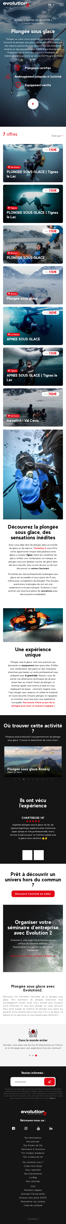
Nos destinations (33, 1137)
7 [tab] (42, 779)
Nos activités (33, 1141)
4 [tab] (28, 779)
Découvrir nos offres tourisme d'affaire (31, 955)
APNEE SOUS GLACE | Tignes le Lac (32, 377)
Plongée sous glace (22, 298)
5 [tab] (33, 779)
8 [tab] (46, 779)
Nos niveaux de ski (33, 1156)
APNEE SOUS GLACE (23, 339)
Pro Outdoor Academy (33, 1153)
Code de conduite (33, 1205)
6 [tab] (37, 779)
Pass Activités (33, 1181)
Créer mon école (33, 1166)
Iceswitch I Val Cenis (23, 420)
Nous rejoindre (33, 1169)
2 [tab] (19, 779)
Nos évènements (33, 1173)
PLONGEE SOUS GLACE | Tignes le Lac (32, 174)
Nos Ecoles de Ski (33, 1145)
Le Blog (33, 1177)
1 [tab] (14, 779)
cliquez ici (53, 1098)
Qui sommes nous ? (33, 1162)
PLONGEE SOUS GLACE (26, 258)
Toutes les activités (38, 20)
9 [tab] (51, 779)
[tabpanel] (33, 761)
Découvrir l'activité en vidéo (33, 893)
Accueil (18, 20)
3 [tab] (23, 779)
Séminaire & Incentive (33, 1149)
